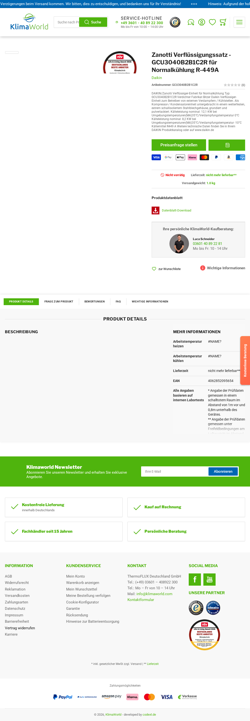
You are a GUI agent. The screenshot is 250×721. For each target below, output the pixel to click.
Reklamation (15, 589)
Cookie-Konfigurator (82, 602)
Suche (96, 22)
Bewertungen (94, 301)
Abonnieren (223, 471)
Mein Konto (75, 576)
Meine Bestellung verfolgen (88, 595)
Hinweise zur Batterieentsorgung (92, 621)
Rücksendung (77, 615)
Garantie (73, 608)
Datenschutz (15, 608)
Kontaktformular (140, 600)
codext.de (149, 714)
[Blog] (191, 22)
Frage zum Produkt (58, 301)
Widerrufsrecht (17, 583)
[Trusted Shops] (175, 22)
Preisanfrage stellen (178, 144)
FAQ (118, 301)
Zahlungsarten (16, 602)
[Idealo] (213, 608)
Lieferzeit (153, 664)
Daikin (157, 78)
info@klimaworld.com (154, 594)
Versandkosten (17, 595)
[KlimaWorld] (217, 633)
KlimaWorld (113, 714)
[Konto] (202, 22)
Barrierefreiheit (17, 621)
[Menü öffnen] (239, 22)
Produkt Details (21, 301)
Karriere (11, 634)
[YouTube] (209, 579)
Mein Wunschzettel (81, 589)
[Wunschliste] (212, 22)
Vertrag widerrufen (20, 628)
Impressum (14, 615)
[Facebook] (195, 579)
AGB (8, 576)
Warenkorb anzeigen (82, 583)
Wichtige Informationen (150, 301)
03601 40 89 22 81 (207, 243)
